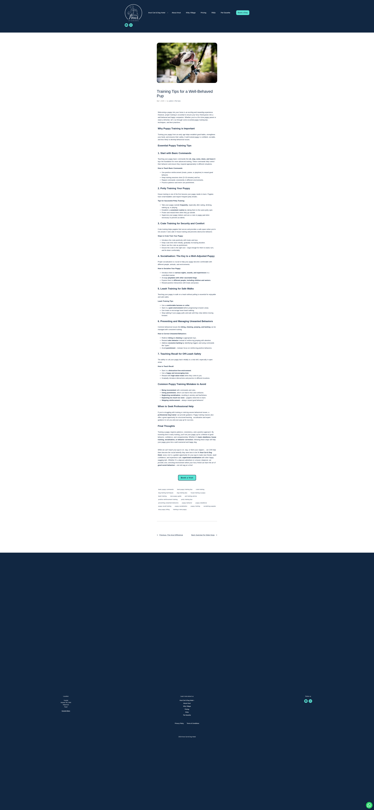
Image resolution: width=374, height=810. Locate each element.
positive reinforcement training (168, 499)
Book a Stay (243, 13)
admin (171, 101)
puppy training (195, 506)
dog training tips (182, 493)
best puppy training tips (184, 489)
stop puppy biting (164, 509)
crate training (200, 489)
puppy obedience (201, 503)
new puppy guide (175, 496)
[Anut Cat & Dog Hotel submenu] (167, 12)
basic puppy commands (166, 489)
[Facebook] (126, 25)
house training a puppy (198, 493)
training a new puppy (180, 509)
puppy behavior (187, 503)
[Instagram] (131, 25)
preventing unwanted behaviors (168, 503)
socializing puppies (210, 506)
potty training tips (186, 499)
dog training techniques (165, 493)
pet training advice (191, 496)
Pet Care (177, 101)
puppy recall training (164, 506)
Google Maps (66, 711)
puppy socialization (181, 506)
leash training (162, 496)
